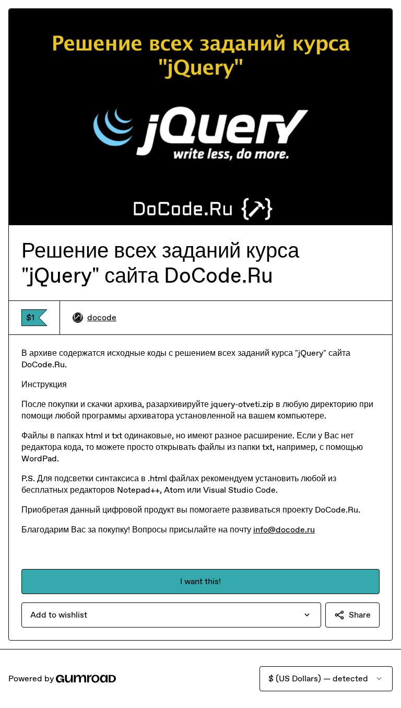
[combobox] (171, 615)
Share (360, 615)
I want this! (200, 581)
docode (101, 317)
